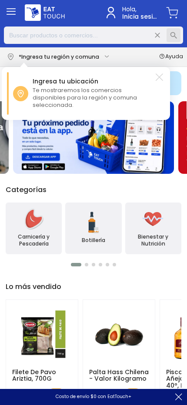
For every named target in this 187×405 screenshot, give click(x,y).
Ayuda (174, 57)
